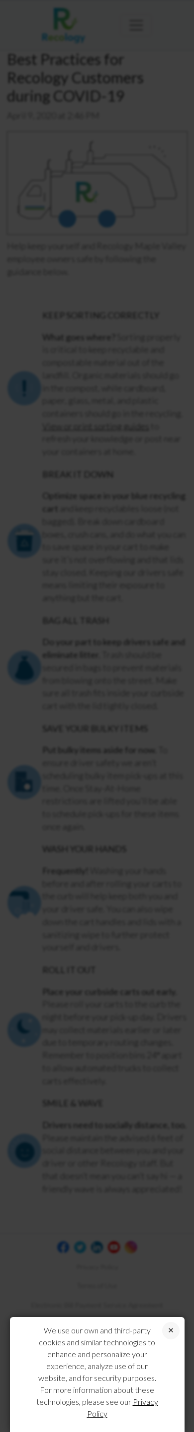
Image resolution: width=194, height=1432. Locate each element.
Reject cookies (171, 1330)
